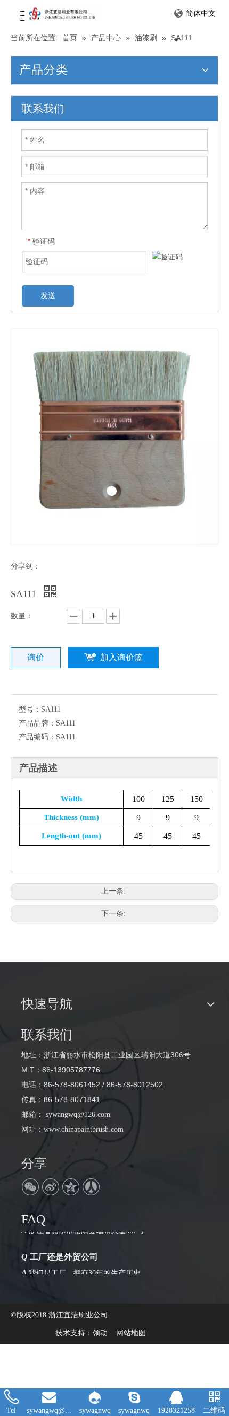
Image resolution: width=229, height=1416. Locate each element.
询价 (35, 657)
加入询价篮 (121, 657)
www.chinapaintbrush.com (84, 1129)
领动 (100, 1333)
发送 (47, 295)
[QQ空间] (70, 1186)
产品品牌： (37, 723)
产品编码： (37, 737)
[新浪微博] (50, 1186)
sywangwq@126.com (77, 1114)
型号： (30, 709)
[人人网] (91, 1186)
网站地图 (131, 1333)
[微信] (30, 1186)
